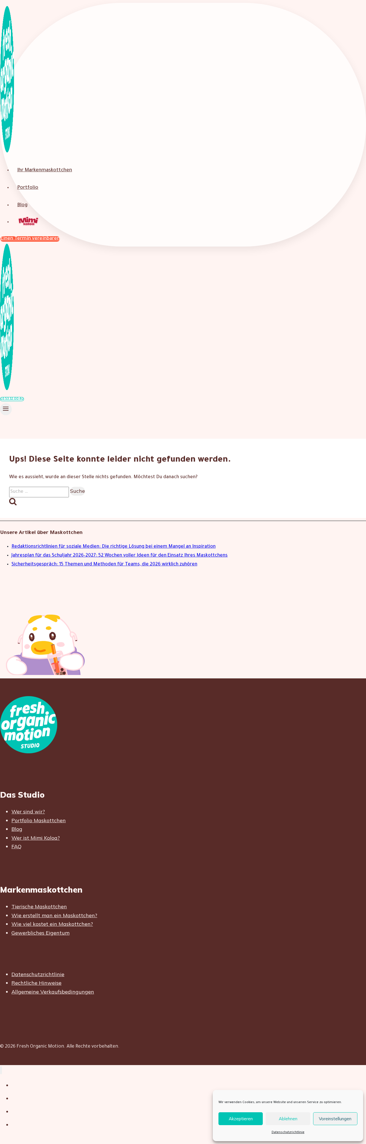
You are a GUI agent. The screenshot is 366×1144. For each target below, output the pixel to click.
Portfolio (27, 188)
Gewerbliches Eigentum (40, 932)
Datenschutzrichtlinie (288, 1132)
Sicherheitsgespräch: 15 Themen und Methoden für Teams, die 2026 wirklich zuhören (104, 564)
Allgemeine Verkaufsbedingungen (52, 991)
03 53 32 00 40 (12, 399)
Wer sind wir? (28, 811)
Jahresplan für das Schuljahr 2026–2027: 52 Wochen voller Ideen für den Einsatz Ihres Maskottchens (119, 555)
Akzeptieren (241, 1118)
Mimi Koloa (29, 221)
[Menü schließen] (1, 1070)
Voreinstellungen (335, 1118)
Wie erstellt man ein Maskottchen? (54, 915)
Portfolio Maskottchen (38, 820)
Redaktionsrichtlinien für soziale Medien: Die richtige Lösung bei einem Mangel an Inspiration (113, 546)
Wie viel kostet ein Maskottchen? (52, 924)
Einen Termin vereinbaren (30, 239)
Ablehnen (288, 1118)
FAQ (16, 846)
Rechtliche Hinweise (36, 983)
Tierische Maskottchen (39, 906)
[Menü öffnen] (6, 409)
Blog (22, 205)
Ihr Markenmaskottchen (44, 170)
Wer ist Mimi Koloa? (35, 838)
